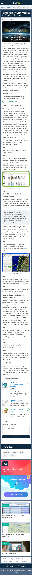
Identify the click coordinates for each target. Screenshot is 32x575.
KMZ (21, 452)
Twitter (11, 566)
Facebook (23, 566)
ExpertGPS (13, 401)
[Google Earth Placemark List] (16, 262)
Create (14, 452)
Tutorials (9, 7)
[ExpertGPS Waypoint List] (16, 179)
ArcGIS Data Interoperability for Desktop (16, 385)
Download (28, 383)
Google (12, 456)
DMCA (18, 559)
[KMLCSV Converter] (6, 412)
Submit (17, 561)
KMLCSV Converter (17, 409)
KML (5, 456)
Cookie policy (8, 561)
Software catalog (8, 559)
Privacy (24, 559)
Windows (3, 7)
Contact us (25, 561)
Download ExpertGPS (11, 101)
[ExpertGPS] (6, 403)
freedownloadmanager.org (17, 571)
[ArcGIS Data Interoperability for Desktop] (6, 389)
